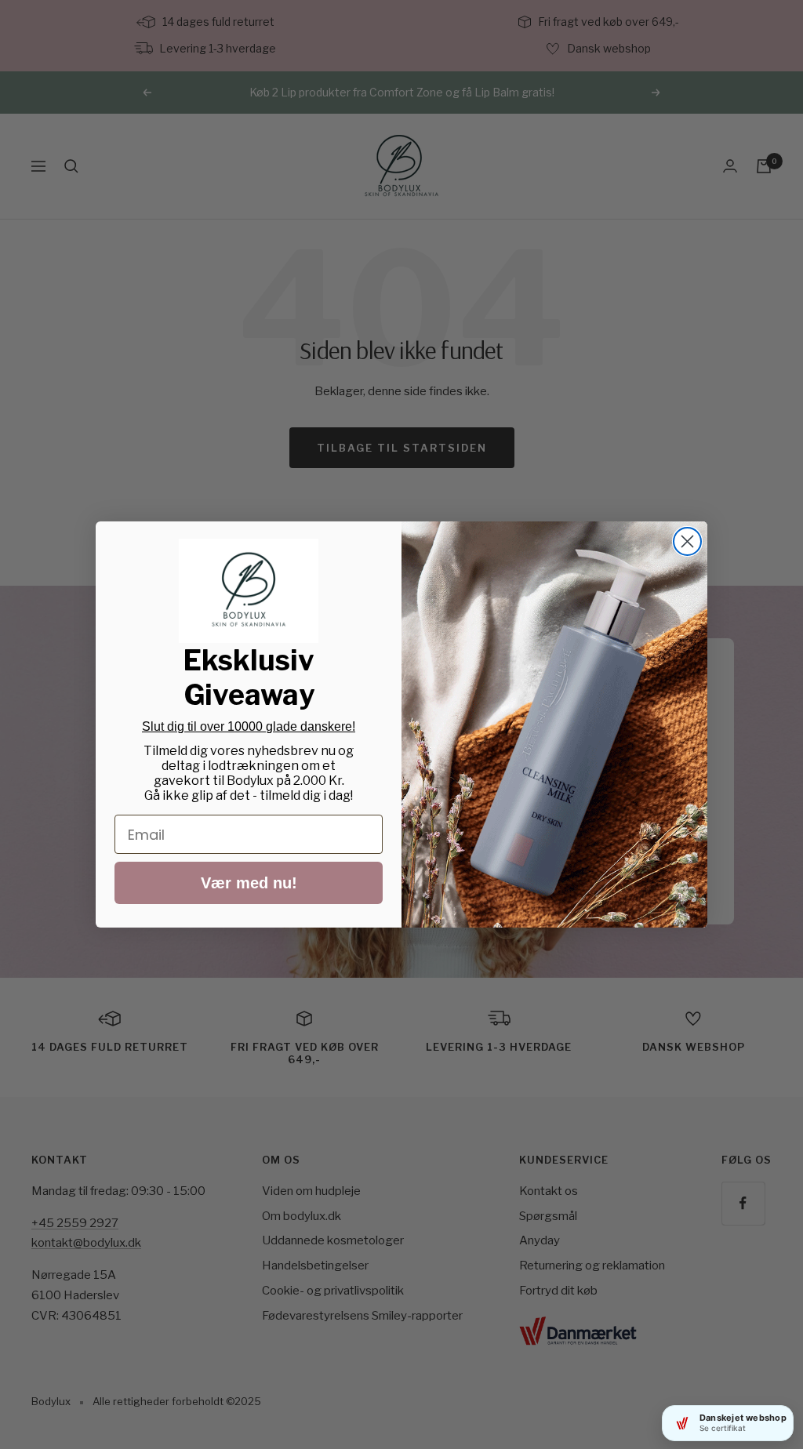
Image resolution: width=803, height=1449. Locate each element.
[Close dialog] (687, 541)
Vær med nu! (249, 883)
